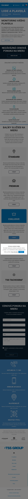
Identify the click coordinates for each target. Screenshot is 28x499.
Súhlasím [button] (21, 251)
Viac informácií (14, 252)
